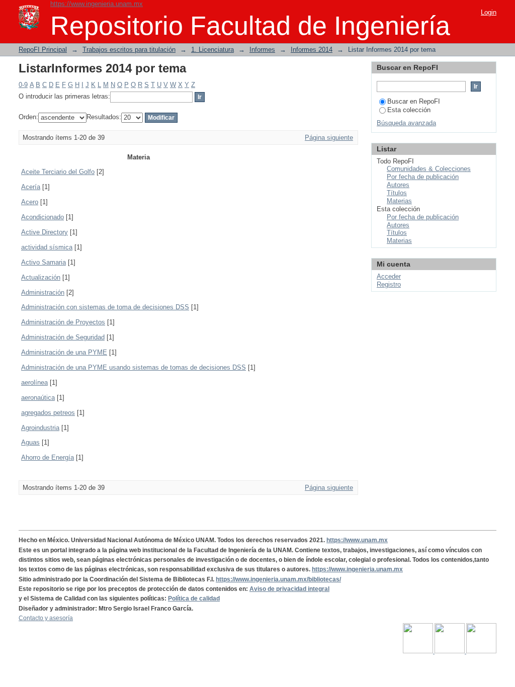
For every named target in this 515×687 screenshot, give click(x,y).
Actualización (40, 277)
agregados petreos (48, 412)
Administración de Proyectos (63, 322)
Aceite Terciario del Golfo (58, 172)
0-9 (23, 85)
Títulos (397, 193)
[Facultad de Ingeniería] (450, 651)
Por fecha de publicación (423, 177)
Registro (389, 284)
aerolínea (34, 382)
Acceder (389, 276)
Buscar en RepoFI (413, 101)
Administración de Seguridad (63, 337)
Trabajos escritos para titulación (129, 49)
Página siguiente (329, 137)
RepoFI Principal (43, 49)
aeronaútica (38, 397)
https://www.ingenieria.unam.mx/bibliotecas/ (278, 579)
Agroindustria (40, 428)
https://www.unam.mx (357, 540)
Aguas (30, 442)
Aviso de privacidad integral (289, 588)
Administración (42, 292)
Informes (262, 49)
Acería (30, 187)
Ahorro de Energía (47, 457)
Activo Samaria (43, 262)
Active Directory (44, 232)
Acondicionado (42, 217)
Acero (29, 202)
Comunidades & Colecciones (429, 169)
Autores (398, 185)
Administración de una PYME (64, 352)
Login (488, 12)
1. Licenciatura (212, 49)
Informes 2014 (311, 49)
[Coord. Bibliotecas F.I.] (481, 651)
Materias (399, 201)
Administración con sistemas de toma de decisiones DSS (105, 307)
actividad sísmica (46, 247)
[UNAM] (419, 651)
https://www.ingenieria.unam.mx (96, 4)
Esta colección (409, 110)
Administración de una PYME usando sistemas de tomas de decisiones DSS (133, 367)
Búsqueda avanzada (406, 123)
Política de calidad (194, 598)
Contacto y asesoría (46, 618)
